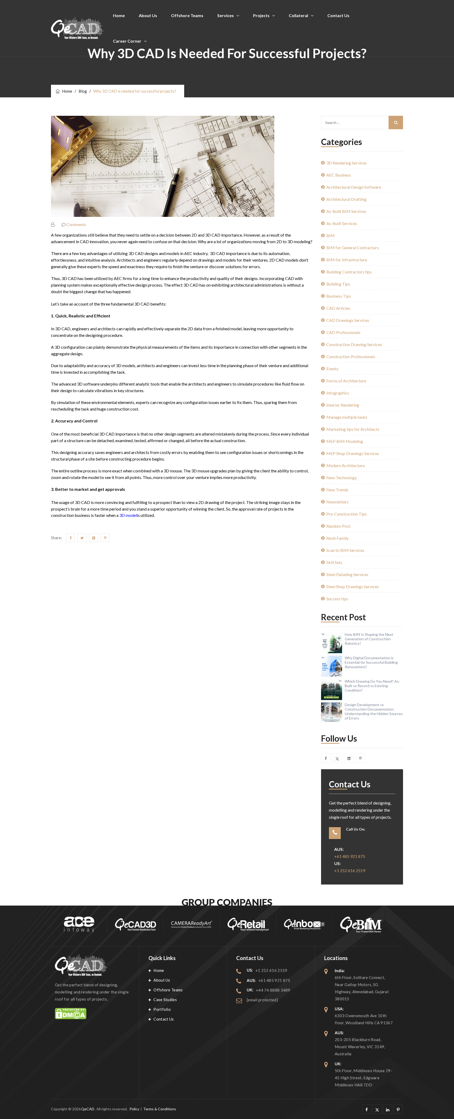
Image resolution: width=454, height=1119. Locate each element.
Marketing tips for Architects (352, 429)
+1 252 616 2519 (349, 870)
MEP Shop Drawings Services (352, 453)
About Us (161, 980)
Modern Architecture (345, 465)
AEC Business (338, 174)
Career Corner (127, 40)
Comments (76, 224)
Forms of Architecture (346, 380)
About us (148, 15)
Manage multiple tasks (346, 416)
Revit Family (337, 538)
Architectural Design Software (353, 186)
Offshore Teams (187, 15)
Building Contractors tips (349, 271)
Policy (134, 1109)
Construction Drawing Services (354, 344)
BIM (330, 235)
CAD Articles (338, 308)
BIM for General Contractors (352, 247)
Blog (83, 91)
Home (119, 15)
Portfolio (162, 1009)
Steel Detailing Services (347, 574)
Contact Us (163, 1019)
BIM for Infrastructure (346, 259)
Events (332, 368)
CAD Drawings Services (347, 320)
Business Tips (338, 295)
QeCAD (87, 1109)
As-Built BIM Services (346, 211)
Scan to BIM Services (345, 550)
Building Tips (338, 283)
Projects (261, 15)
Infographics (337, 392)
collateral (298, 15)
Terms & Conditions (159, 1109)
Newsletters (337, 501)
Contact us (338, 15)
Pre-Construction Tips (346, 513)
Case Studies (165, 999)
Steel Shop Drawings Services (352, 586)
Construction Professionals (350, 356)
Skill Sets (334, 562)
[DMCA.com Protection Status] (92, 1013)
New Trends (337, 489)
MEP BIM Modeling (344, 441)
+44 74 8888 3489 (273, 990)
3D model (128, 515)
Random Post (338, 525)
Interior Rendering (342, 404)
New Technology (341, 477)
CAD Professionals (343, 332)
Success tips (337, 598)
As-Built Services (341, 223)
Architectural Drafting (346, 199)
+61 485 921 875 (349, 856)
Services (225, 15)
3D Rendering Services (346, 162)
